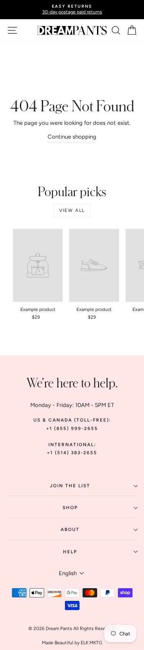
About (70, 529)
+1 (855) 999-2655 (72, 428)
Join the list (70, 485)
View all (72, 210)
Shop (70, 507)
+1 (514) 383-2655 (72, 452)
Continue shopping (72, 136)
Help (70, 551)
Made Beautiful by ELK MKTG (72, 642)
